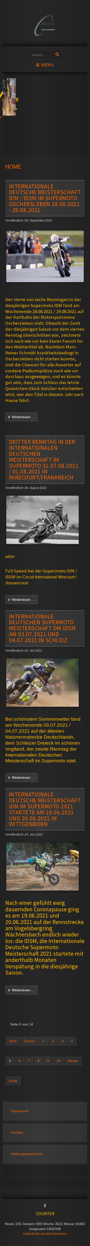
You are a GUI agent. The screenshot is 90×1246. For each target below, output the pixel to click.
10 (58, 1061)
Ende (13, 1081)
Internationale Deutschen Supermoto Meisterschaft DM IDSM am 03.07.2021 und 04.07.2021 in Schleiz (42, 628)
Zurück (29, 1041)
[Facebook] (45, 1206)
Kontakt (17, 1132)
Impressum (20, 1111)
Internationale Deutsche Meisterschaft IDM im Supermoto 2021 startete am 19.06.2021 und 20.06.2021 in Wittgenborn (45, 809)
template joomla (89, 1231)
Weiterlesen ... (22, 417)
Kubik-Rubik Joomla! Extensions (45, 1233)
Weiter (73, 1061)
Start (12, 1041)
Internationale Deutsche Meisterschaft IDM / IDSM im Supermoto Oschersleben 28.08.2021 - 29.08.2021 (45, 198)
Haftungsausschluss (27, 1154)
